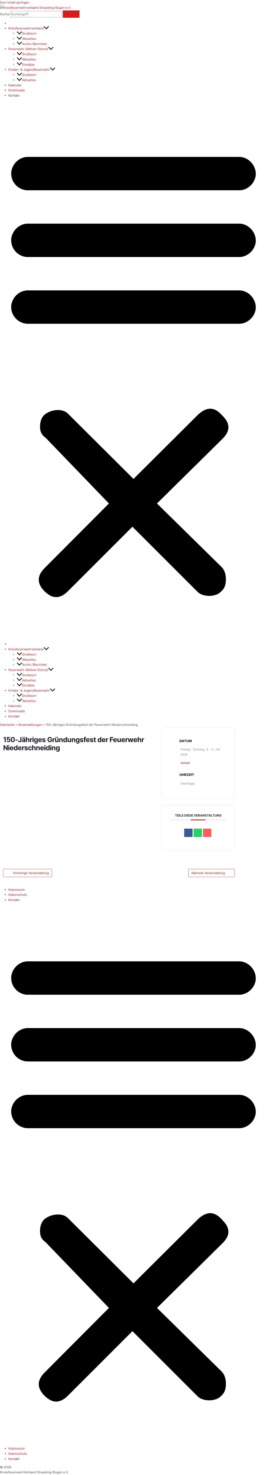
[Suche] (71, 14)
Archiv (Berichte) (34, 44)
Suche (4, 14)
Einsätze (28, 65)
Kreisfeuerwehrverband (26, 28)
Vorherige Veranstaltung (31, 873)
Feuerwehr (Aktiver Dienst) (28, 49)
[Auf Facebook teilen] (188, 833)
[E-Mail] (207, 833)
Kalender (15, 85)
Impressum (16, 890)
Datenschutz (17, 895)
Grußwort (29, 33)
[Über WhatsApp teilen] (198, 833)
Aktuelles (29, 39)
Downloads (16, 90)
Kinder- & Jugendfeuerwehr (29, 70)
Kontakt (13, 95)
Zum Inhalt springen (14, 2)
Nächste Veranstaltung (208, 873)
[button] (46, 28)
